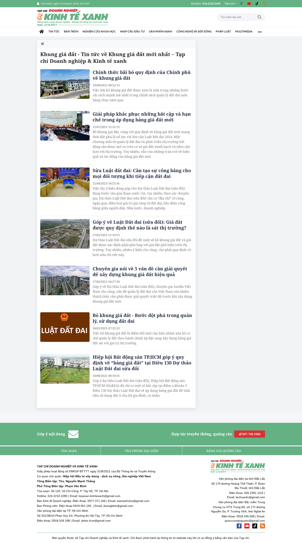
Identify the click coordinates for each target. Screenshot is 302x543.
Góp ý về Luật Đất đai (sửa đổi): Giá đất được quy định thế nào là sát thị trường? (139, 225)
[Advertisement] (234, 101)
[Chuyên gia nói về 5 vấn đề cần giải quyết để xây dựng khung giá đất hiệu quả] (65, 280)
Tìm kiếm (259, 17)
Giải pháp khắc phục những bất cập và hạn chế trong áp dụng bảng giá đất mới (142, 117)
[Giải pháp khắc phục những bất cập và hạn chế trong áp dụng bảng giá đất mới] (65, 126)
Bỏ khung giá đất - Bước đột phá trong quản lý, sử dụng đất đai (142, 318)
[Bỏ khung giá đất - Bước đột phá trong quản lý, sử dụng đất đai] (65, 327)
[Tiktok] (256, 3)
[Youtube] (249, 3)
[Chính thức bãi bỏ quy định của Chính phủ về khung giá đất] (65, 84)
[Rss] (264, 3)
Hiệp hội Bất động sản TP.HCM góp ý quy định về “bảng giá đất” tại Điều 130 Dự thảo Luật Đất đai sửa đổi (142, 362)
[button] (231, 3)
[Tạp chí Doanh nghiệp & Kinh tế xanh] (73, 17)
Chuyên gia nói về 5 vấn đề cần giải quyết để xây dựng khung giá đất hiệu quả (140, 271)
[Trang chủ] (41, 31)
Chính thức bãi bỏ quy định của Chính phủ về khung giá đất (142, 75)
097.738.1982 (251, 434)
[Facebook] (241, 3)
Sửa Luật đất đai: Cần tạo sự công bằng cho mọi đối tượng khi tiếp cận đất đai (142, 173)
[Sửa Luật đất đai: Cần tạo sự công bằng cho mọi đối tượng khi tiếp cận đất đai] (65, 182)
